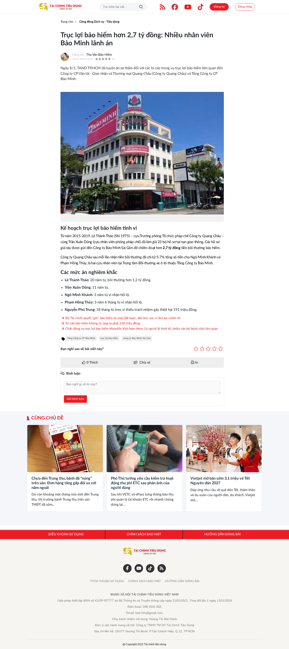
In (196, 362)
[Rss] (161, 568)
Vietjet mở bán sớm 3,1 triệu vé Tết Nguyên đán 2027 (220, 481)
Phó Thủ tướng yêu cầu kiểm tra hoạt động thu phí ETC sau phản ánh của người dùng (142, 483)
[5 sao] (220, 349)
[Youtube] (188, 7)
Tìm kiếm (141, 6)
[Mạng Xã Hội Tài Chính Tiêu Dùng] (60, 7)
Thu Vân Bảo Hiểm (99, 54)
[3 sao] (208, 349)
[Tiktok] (200, 7)
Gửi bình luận (75, 398)
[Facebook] (174, 7)
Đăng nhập (245, 6)
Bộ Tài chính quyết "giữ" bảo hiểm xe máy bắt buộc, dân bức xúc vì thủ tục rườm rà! (122, 318)
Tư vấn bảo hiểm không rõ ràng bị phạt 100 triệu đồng (102, 323)
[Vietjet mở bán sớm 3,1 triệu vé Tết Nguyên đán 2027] (224, 448)
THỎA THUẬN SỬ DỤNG (107, 581)
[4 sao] (214, 349)
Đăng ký (219, 6)
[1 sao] (196, 349)
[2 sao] (202, 349)
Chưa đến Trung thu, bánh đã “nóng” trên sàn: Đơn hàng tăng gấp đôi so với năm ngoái (64, 483)
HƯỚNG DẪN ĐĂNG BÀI (182, 581)
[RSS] (162, 7)
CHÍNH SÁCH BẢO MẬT (144, 581)
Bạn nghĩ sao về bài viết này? (82, 349)
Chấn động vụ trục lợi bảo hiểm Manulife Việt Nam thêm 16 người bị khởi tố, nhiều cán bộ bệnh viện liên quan (141, 328)
